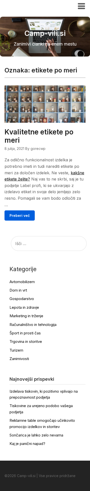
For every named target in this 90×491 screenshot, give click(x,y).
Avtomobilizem (22, 281)
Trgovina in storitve (26, 341)
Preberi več (20, 215)
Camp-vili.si (19, 5)
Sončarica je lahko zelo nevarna (36, 435)
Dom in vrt (18, 290)
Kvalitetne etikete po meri (39, 136)
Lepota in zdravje (24, 307)
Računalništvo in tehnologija (33, 324)
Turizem (16, 350)
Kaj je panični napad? (27, 443)
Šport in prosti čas (25, 333)
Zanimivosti (19, 358)
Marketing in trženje (26, 315)
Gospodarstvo (22, 298)
